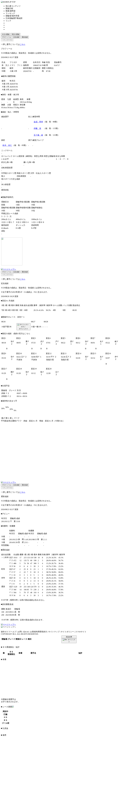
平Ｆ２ (53, 357)
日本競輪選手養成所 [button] (14, 18)
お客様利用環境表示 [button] (38, 632)
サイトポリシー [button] (67, 632)
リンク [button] (8, 21)
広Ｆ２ (68, 357)
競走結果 (69, 637)
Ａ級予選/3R (6, 327)
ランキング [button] (10, 13)
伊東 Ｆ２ (5, 393)
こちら (22, 44)
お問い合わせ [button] (23, 632)
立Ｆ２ (24, 357)
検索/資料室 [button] (10, 11)
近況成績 (16, 37)
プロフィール (6, 37)
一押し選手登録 (7, 40)
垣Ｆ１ (39, 357)
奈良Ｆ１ (21, 317)
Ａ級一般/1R (36, 327)
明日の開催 (15, 34)
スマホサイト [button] (80, 632)
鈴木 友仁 (7, 145)
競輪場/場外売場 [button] (12, 16)
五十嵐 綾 (38, 135)
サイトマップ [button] (54, 632)
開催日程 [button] (9, 8)
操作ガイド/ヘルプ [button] (8, 632)
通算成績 (25, 37)
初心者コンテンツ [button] (13, 6)
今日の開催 (5, 34)
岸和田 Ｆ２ (6, 396)
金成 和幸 (38, 122)
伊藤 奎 (37, 128)
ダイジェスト (23, 329)
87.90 (48, 71)
